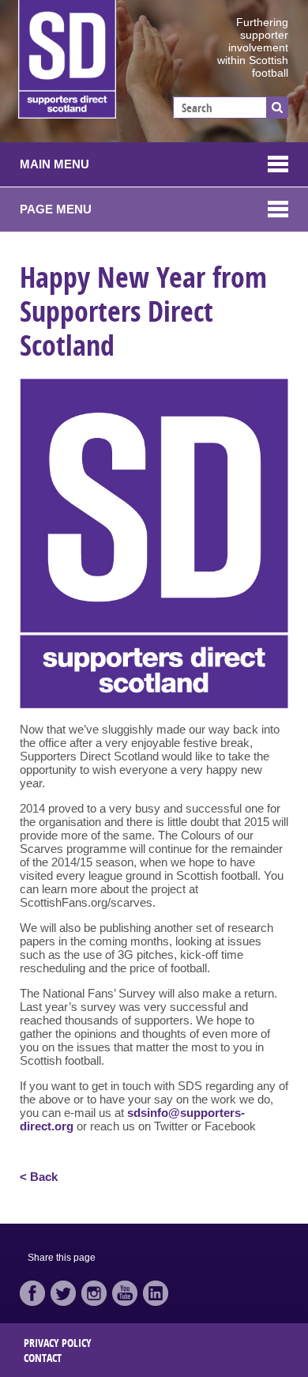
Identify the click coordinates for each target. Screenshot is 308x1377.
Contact (43, 1357)
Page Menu (56, 209)
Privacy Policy (58, 1342)
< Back (39, 1176)
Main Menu (54, 164)
